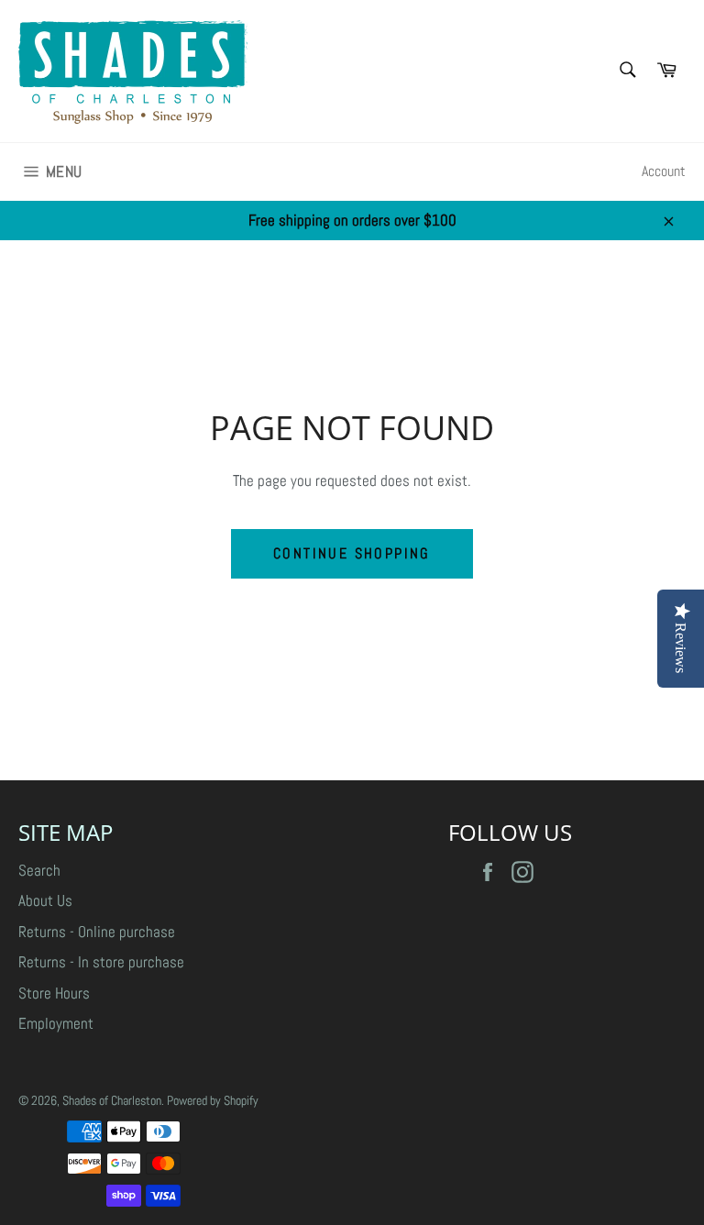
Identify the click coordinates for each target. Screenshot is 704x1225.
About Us (45, 900)
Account (664, 171)
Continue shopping (352, 553)
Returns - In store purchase (101, 962)
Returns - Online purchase (96, 932)
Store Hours (54, 993)
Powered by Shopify (212, 1101)
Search (39, 870)
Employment (56, 1023)
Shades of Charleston (111, 1101)
